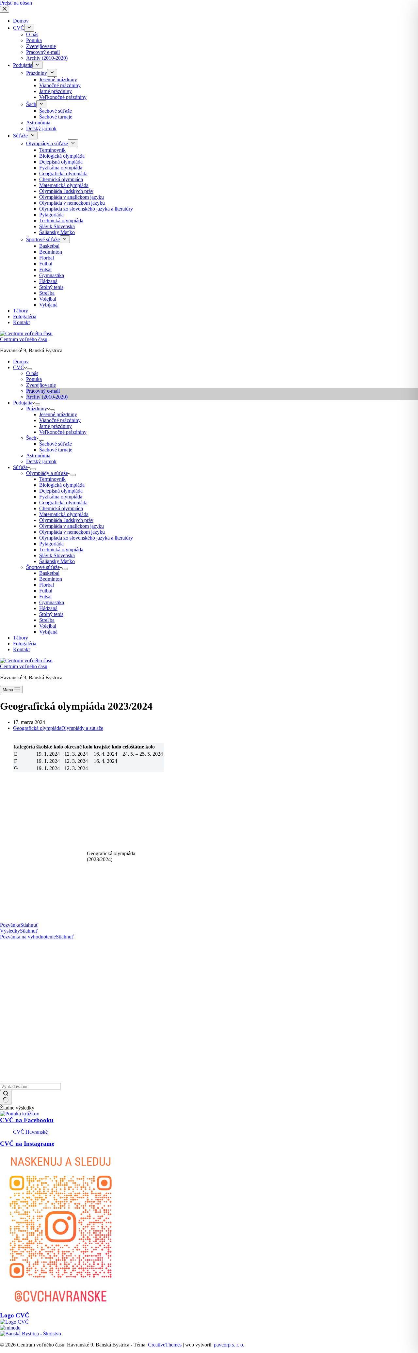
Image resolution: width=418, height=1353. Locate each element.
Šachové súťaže (55, 444)
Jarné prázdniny (55, 426)
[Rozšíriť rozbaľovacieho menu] (29, 369)
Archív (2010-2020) (47, 397)
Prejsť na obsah (16, 3)
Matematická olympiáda (63, 514)
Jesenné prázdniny (58, 414)
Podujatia (22, 402)
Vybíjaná (48, 632)
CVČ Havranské (30, 1132)
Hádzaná (48, 608)
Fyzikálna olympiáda (60, 496)
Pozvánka (10, 925)
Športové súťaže (43, 567)
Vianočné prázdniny (60, 420)
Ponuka (34, 379)
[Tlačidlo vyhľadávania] (5, 1097)
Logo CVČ (14, 1315)
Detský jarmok (41, 461)
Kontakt (21, 649)
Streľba (47, 620)
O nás (32, 373)
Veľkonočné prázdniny (63, 432)
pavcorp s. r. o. (229, 1344)
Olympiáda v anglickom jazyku (71, 526)
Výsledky (10, 931)
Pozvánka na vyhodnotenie (28, 936)
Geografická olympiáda (63, 502)
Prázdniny (36, 408)
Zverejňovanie (41, 385)
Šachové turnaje (55, 449)
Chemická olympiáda (61, 508)
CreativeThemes (165, 1344)
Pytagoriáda (51, 543)
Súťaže (20, 467)
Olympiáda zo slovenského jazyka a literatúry (86, 538)
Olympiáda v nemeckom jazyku (72, 532)
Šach (31, 438)
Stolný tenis (51, 614)
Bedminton (50, 579)
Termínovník (52, 479)
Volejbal (47, 626)
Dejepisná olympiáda (61, 491)
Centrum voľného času (23, 339)
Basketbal (49, 573)
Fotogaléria (24, 643)
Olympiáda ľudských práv (66, 520)
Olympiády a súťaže (47, 473)
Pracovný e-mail (43, 391)
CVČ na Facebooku (27, 1120)
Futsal (45, 596)
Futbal (45, 590)
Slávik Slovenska (57, 555)
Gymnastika (51, 602)
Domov (21, 361)
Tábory (20, 637)
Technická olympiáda (61, 549)
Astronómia (38, 455)
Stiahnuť (29, 925)
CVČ (18, 367)
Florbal (46, 585)
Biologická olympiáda (62, 485)
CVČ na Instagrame (27, 1143)
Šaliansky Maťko (57, 561)
